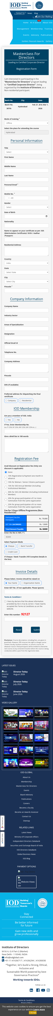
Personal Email (11, 185)
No (18, 420)
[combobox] (9, 198)
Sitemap (26, 821)
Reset (18, 629)
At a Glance (35, 22)
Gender (7, 203)
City (6, 277)
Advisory (35, 35)
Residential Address (12, 245)
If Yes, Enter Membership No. (20, 425)
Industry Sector (11, 315)
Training (48, 29)
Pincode (8, 286)
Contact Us (20, 13)
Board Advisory (26, 794)
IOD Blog (26, 858)
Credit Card (12, 552)
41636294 (29, 960)
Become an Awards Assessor (26, 812)
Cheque (11, 546)
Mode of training (12, 119)
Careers (26, 803)
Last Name (8, 175)
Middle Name (10, 166)
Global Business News (26, 854)
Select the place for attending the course (21, 128)
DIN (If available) (11, 385)
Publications (46, 35)
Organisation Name (32, 583)
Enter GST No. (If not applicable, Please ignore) (24, 588)
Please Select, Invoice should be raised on (22, 579)
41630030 (41, 960)
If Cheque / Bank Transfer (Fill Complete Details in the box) (25, 558)
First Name (9, 157)
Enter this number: (17, 614)
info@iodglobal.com (14, 957)
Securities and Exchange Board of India (26, 845)
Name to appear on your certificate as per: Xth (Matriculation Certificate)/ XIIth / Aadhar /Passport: (24, 233)
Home (25, 22)
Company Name (11, 306)
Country (7, 259)
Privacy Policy (26, 1003)
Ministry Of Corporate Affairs (26, 837)
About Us (26, 777)
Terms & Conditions (26, 1000)
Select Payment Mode (13, 542)
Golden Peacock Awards (33, 41)
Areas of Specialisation (14, 324)
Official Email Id (11, 343)
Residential (26, 400)
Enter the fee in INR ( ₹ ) (14, 533)
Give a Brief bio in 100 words (16, 436)
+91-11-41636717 (13, 960)
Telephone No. (10, 352)
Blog (36, 13)
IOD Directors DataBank (26, 850)
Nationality (9, 221)
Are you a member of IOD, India (17, 416)
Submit (37, 629)
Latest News (27, 832)
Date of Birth (9, 212)
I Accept (32, 1013)
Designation (9, 334)
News (29, 13)
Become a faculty (26, 808)
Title (6, 148)
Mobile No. (9, 194)
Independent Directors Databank (26, 841)
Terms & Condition (12, 597)
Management (23, 29)
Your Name (12, 583)
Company (12, 400)
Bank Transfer (26, 546)
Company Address (12, 361)
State (6, 268)
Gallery (49, 41)
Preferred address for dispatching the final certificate (22, 395)
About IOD (47, 22)
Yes (9, 420)
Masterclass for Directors (26, 786)
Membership (37, 29)
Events (26, 35)
